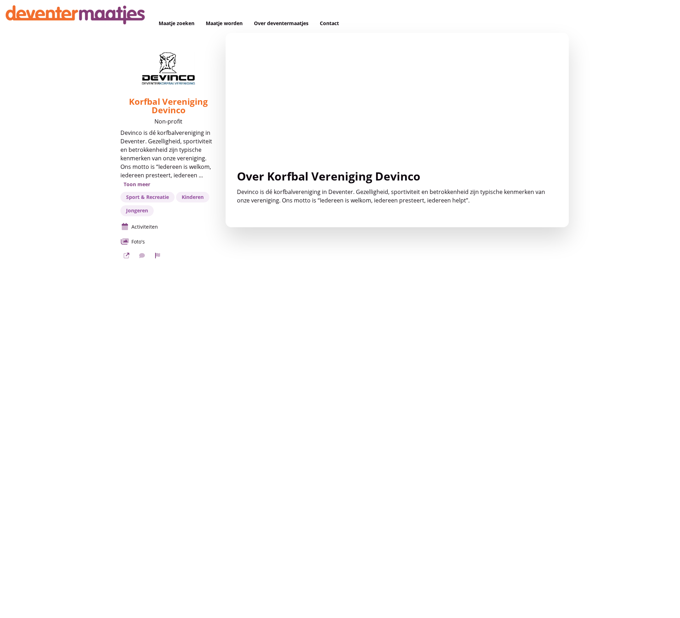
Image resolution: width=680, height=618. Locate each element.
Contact (329, 23)
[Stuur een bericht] (142, 256)
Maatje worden (224, 23)
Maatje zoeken (176, 23)
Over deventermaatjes (281, 23)
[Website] (126, 256)
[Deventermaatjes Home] (76, 16)
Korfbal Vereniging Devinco (168, 105)
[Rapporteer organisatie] (158, 256)
